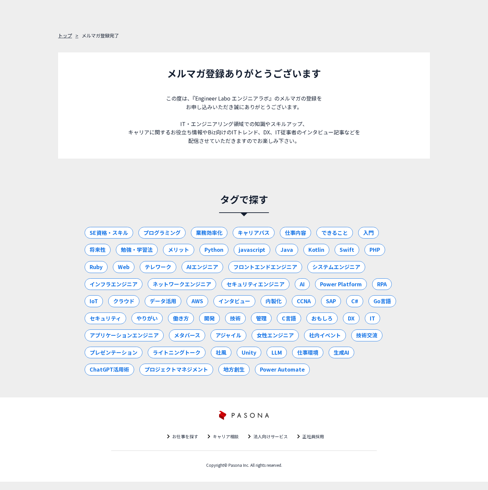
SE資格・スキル (109, 233)
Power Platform (341, 284)
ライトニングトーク (177, 352)
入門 (368, 233)
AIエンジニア (202, 267)
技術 (235, 318)
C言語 (289, 318)
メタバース (187, 335)
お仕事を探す (185, 436)
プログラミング (162, 233)
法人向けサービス (270, 436)
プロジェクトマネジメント (176, 369)
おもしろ (322, 318)
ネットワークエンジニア (182, 284)
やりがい (147, 318)
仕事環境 (307, 352)
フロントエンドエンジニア (265, 267)
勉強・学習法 (137, 249)
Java (287, 249)
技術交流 (366, 335)
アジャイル (228, 335)
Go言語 (382, 301)
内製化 (274, 301)
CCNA (304, 301)
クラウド (123, 301)
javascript (252, 249)
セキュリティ (105, 318)
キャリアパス (254, 233)
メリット (178, 249)
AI (302, 284)
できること (334, 233)
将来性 (98, 249)
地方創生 (234, 369)
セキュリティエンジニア (255, 284)
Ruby (96, 267)
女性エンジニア (275, 335)
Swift (347, 249)
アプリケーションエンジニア (124, 335)
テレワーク (158, 267)
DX (351, 318)
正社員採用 (313, 436)
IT (372, 318)
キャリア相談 (226, 436)
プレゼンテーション (113, 352)
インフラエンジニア (113, 284)
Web (123, 267)
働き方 (181, 318)
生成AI (341, 352)
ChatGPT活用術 (109, 369)
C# (354, 301)
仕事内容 (295, 233)
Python (213, 249)
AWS (197, 301)
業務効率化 (209, 233)
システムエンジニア (336, 267)
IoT (94, 301)
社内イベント (325, 335)
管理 (261, 318)
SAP (331, 301)
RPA (382, 284)
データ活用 (163, 301)
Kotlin (316, 249)
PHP (374, 249)
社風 (221, 352)
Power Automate (282, 369)
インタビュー (234, 301)
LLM (277, 352)
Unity (249, 352)
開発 (209, 318)
